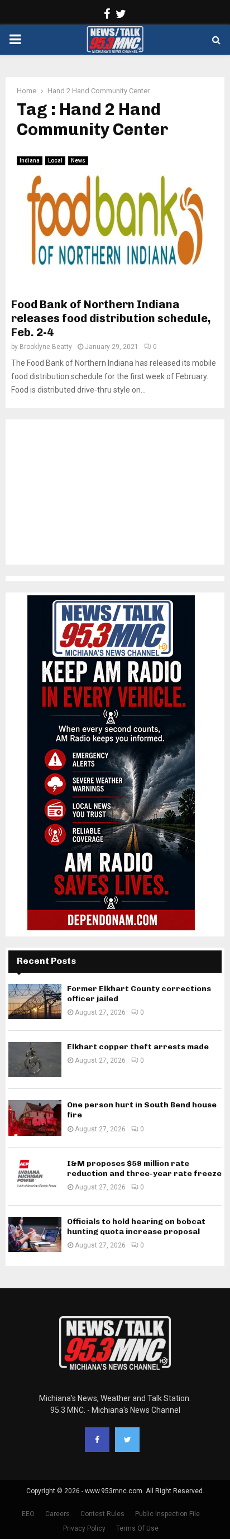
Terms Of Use (137, 1528)
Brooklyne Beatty (46, 347)
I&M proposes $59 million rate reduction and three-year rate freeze (144, 1168)
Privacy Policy (84, 1528)
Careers (57, 1514)
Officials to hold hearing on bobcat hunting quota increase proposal (136, 1226)
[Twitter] (127, 1439)
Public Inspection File (167, 1514)
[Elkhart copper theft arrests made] (34, 1059)
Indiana (30, 160)
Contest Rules (102, 1514)
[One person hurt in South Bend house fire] (34, 1117)
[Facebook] (97, 1439)
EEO (28, 1514)
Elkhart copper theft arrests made (138, 1047)
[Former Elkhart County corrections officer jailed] (34, 1001)
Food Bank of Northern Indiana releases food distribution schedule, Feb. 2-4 (111, 318)
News (78, 160)
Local (55, 160)
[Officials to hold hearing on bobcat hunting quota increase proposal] (34, 1234)
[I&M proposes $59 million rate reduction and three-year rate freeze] (34, 1176)
